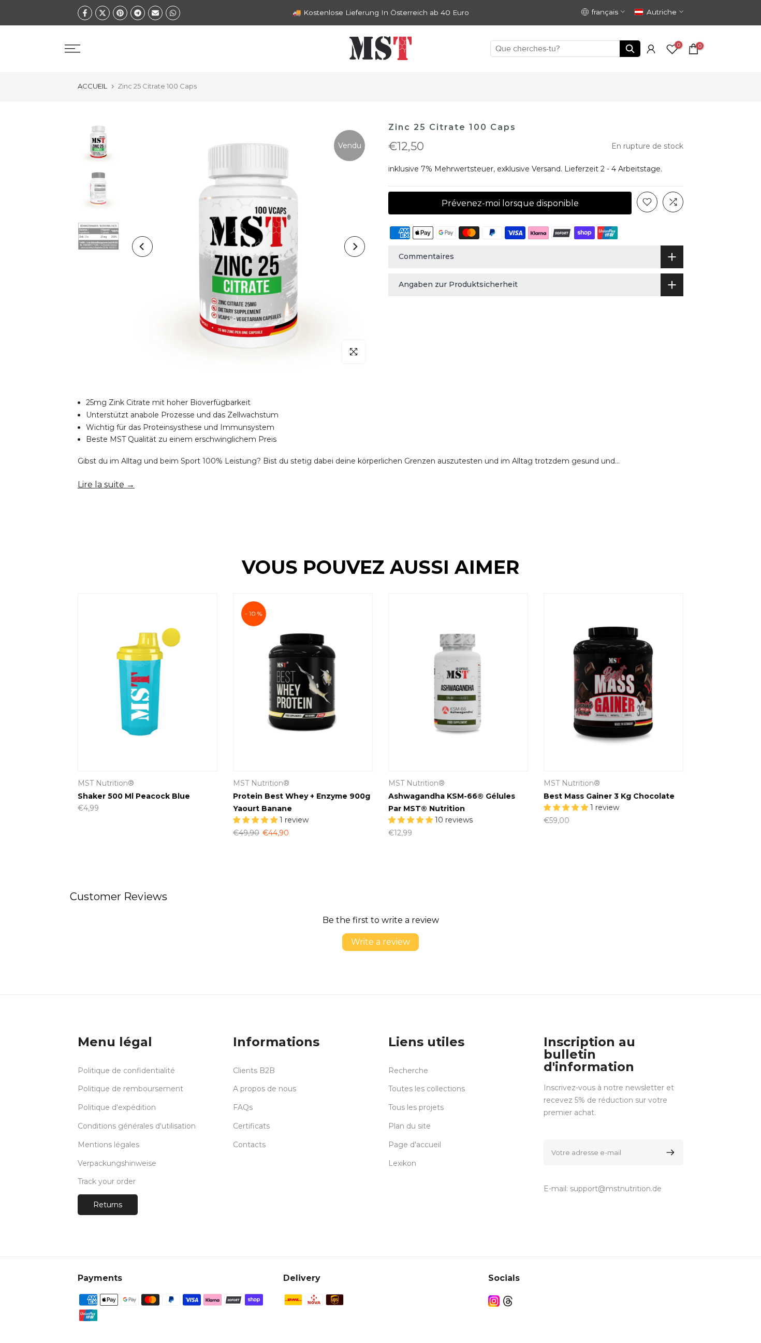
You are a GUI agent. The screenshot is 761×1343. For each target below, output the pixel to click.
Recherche (408, 1070)
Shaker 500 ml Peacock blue (134, 796)
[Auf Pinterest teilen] (120, 13)
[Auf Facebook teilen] (85, 13)
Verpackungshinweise (117, 1163)
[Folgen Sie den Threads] (508, 1301)
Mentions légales (108, 1144)
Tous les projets (416, 1107)
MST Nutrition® (416, 783)
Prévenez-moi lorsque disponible (510, 203)
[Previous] (142, 246)
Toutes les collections (426, 1088)
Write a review (380, 942)
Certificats (251, 1126)
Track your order (107, 1181)
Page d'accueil (414, 1144)
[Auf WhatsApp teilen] (173, 13)
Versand (546, 169)
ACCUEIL (92, 86)
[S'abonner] (668, 1152)
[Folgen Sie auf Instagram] (494, 1301)
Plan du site (409, 1126)
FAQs (243, 1107)
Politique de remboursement (130, 1088)
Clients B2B (254, 1070)
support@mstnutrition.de (616, 1188)
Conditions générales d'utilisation (137, 1126)
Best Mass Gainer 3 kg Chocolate (609, 796)
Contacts (249, 1144)
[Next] (354, 246)
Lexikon (402, 1163)
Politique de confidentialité (126, 1070)
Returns (107, 1204)
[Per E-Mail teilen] (155, 13)
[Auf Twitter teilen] (102, 13)
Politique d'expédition (117, 1107)
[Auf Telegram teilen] (137, 13)
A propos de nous (264, 1088)
